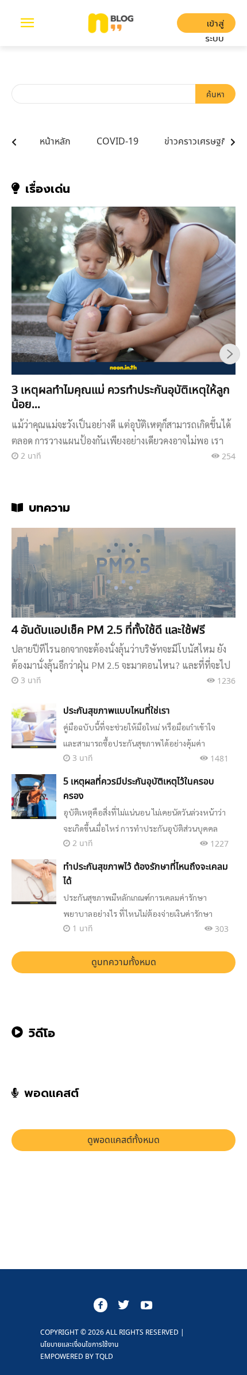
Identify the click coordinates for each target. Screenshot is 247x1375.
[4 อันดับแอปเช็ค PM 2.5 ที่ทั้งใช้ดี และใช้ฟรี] (123, 573)
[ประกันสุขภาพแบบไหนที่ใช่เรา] (33, 725)
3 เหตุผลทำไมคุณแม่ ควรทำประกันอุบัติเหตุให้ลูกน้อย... (120, 397)
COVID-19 (117, 141)
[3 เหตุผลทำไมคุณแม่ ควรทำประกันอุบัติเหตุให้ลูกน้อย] (123, 291)
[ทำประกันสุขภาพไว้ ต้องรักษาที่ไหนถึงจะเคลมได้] (33, 881)
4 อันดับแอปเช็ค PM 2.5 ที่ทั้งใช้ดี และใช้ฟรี (108, 629)
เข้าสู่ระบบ (214, 25)
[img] (14, 142)
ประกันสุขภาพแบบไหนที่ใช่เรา (116, 710)
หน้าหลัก (55, 141)
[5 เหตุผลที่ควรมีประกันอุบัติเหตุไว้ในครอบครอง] (33, 796)
